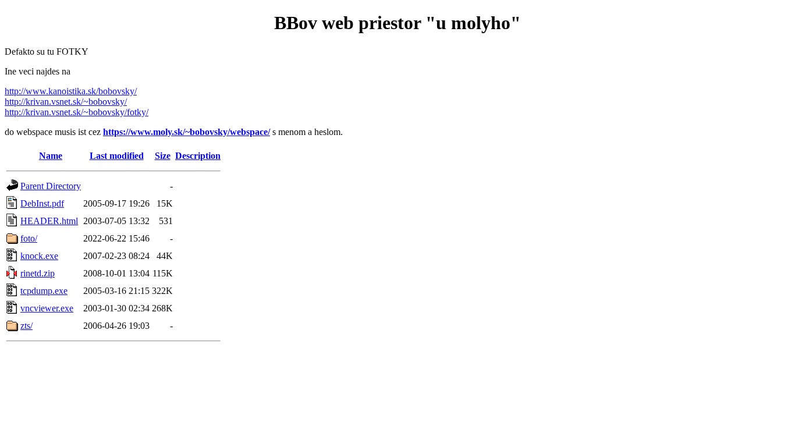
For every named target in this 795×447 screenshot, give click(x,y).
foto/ (28, 238)
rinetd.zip (37, 273)
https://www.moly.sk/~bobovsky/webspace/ (186, 132)
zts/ (26, 326)
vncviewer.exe (46, 308)
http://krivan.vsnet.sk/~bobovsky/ (66, 102)
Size (163, 156)
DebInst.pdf (42, 203)
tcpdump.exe (44, 291)
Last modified (117, 156)
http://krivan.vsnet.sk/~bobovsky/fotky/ (76, 112)
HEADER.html (49, 221)
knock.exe (39, 256)
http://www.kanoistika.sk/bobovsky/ (71, 91)
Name (50, 156)
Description (198, 156)
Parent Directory (50, 186)
